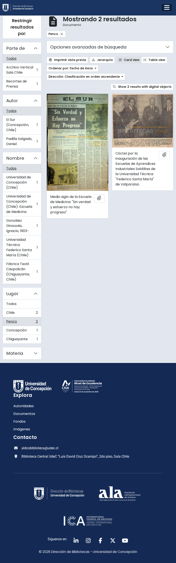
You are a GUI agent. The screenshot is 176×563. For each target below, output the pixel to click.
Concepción (22, 331)
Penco (22, 322)
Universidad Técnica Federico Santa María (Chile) (22, 247)
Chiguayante (22, 340)
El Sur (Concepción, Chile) (22, 124)
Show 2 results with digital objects (144, 87)
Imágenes (21, 429)
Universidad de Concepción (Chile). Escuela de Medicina (22, 204)
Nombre (15, 158)
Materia (14, 353)
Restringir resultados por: (22, 27)
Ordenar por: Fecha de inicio (71, 68)
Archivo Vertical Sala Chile (22, 70)
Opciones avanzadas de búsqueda (88, 47)
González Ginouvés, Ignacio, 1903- (22, 225)
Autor (12, 101)
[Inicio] (20, 7)
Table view (156, 60)
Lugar (12, 294)
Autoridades (23, 406)
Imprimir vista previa (69, 60)
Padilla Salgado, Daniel (22, 141)
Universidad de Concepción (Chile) (22, 182)
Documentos (24, 413)
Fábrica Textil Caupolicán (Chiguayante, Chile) (22, 271)
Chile (22, 313)
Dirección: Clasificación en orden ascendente (85, 76)
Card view (131, 60)
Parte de (15, 48)
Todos (11, 58)
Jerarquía (104, 60)
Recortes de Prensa (22, 84)
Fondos (19, 421)
